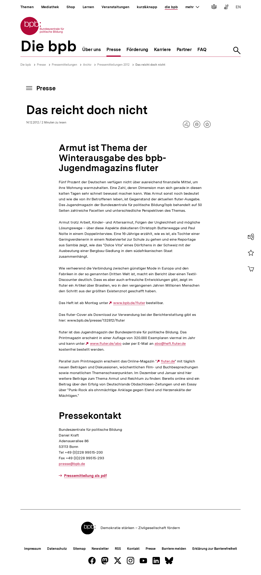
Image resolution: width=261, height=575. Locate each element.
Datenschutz (57, 549)
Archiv (87, 64)
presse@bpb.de (72, 464)
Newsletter (100, 549)
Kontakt (133, 549)
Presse (41, 64)
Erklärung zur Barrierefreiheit (214, 549)
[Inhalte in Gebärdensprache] (226, 7)
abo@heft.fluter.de (170, 343)
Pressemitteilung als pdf (85, 476)
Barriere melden (174, 549)
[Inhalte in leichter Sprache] (214, 7)
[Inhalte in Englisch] (238, 7)
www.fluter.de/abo (106, 343)
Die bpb (25, 64)
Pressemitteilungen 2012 (113, 64)
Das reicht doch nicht (150, 64)
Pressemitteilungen (64, 64)
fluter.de (168, 361)
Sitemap (79, 549)
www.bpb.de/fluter (129, 303)
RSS (118, 549)
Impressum (32, 549)
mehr (192, 7)
